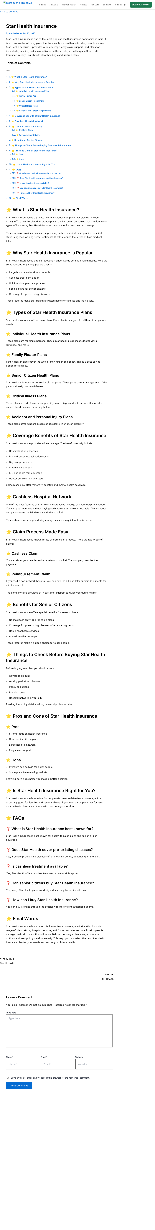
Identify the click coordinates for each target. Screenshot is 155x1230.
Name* (9, 1057)
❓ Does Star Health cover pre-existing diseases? (40, 178)
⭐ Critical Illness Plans (27, 106)
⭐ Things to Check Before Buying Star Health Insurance (41, 145)
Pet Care (95, 4)
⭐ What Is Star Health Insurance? (29, 77)
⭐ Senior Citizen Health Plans (30, 101)
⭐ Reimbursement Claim (28, 135)
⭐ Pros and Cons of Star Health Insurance (34, 150)
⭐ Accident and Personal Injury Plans (33, 110)
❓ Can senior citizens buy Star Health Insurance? (40, 188)
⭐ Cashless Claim (24, 130)
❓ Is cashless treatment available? (33, 183)
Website (79, 1057)
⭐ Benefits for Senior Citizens (27, 140)
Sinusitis (53, 4)
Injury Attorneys (141, 4)
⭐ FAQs (16, 169)
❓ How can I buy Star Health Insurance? (35, 193)
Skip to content (9, 11)
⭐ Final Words (20, 198)
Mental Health (69, 4)
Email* (44, 1057)
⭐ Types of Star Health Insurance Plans (32, 87)
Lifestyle (107, 4)
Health (42, 4)
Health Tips (121, 4)
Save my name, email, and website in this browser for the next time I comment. (50, 1077)
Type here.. (11, 1012)
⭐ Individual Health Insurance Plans (32, 91)
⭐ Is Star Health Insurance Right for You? (35, 164)
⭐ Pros (19, 154)
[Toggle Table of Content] (8, 70)
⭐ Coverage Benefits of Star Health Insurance (36, 116)
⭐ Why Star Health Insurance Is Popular (33, 82)
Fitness (83, 4)
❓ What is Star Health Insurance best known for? (39, 173)
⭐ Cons (20, 159)
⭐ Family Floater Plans (27, 96)
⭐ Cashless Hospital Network (27, 121)
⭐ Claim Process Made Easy (27, 126)
